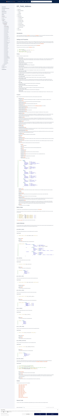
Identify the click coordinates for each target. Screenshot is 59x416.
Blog (25, 1)
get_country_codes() (20, 21)
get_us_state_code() (20, 24)
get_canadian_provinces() (21, 25)
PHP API (3, 20)
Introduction (19, 9)
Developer (23, 1)
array (21, 240)
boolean (25, 102)
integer (21, 135)
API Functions (4, 21)
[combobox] (41, 1)
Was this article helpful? (19, 407)
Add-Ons (3, 14)
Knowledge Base (4, 69)
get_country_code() (20, 20)
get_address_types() (20, 17)
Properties (19, 13)
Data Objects (3, 19)
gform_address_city (21, 389)
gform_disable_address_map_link (23, 397)
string (23, 98)
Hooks (3, 18)
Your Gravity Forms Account (5, 8)
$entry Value (19, 14)
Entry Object (40, 209)
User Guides (19, 1)
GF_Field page (42, 43)
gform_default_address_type (22, 392)
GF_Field (28, 35)
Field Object (37, 35)
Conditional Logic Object (38, 105)
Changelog (28, 1)
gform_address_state (21, 390)
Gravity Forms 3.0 (4, 11)
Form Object (37, 361)
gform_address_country (22, 391)
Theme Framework (4, 17)
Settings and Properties (20, 10)
